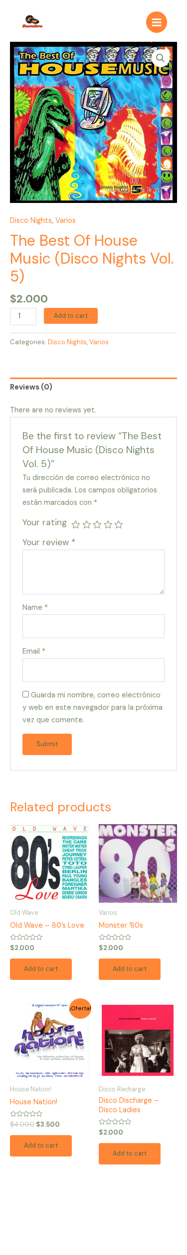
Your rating (44, 522)
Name (35, 607)
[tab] (93, 387)
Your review (48, 542)
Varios (65, 220)
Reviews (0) (31, 387)
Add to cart (71, 315)
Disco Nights (31, 220)
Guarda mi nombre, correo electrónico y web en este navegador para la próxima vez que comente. (92, 707)
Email (33, 651)
